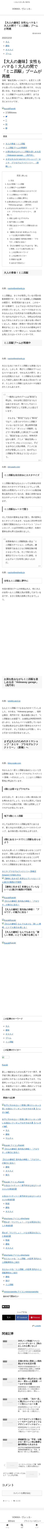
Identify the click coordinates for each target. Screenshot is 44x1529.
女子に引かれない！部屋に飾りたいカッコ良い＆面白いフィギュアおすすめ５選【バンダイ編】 (21, 1122)
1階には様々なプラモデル (19, 218)
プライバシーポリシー (32, 1521)
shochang (25, 1218)
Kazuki (13, 109)
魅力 (7, 1175)
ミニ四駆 (9, 1042)
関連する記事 (16, 259)
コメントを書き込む (22, 1493)
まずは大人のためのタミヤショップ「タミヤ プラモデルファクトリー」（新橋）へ (23, 162)
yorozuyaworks (31, 1292)
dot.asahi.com (14, 467)
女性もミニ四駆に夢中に (18, 198)
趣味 (7, 46)
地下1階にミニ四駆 (16, 222)
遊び (7, 1281)
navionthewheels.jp (16, 288)
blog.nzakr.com (14, 763)
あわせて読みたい (18, 263)
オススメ (9, 50)
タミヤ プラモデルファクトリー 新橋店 (19, 871)
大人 (7, 42)
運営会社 (11, 1521)
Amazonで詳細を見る (11, 875)
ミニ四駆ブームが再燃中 (16, 148)
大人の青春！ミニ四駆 (15, 144)
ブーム (8, 54)
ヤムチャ (9, 1138)
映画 (7, 1204)
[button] (39, 782)
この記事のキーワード (19, 252)
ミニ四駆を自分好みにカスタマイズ (23, 191)
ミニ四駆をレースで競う (18, 195)
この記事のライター (19, 256)
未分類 (7, 1306)
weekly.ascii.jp (14, 701)
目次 (19, 175)
